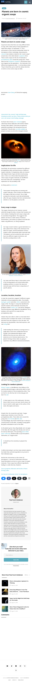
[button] (29, 2)
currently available (20, 129)
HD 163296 (24, 377)
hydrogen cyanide (6, 302)
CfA (26, 39)
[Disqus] (16, 639)
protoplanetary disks (6, 59)
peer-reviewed (18, 121)
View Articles (16, 502)
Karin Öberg (11, 92)
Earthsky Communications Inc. (13, 677)
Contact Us (14, 680)
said (7, 395)
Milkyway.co (26, 677)
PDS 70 (18, 160)
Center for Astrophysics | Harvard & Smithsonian (19, 275)
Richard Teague (5, 387)
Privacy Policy (16, 565)
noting (5, 324)
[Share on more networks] (24, 478)
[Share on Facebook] (9, 478)
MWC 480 (19, 419)
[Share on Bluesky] (3, 478)
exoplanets (22, 56)
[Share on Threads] (14, 478)
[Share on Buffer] (19, 478)
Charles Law (14, 307)
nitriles (18, 302)
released (3, 54)
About (9, 680)
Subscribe (25, 2)
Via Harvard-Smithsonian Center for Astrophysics (14, 474)
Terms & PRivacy (21, 680)
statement (14, 185)
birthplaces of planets (14, 61)
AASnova (15, 162)
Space (4, 8)
